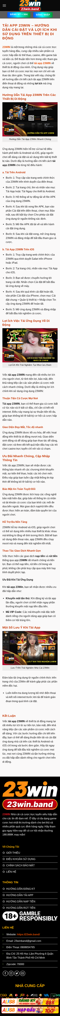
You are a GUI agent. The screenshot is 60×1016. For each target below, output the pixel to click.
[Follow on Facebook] (5, 973)
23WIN (6, 47)
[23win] (30, 5)
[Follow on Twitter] (17, 973)
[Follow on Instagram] (11, 973)
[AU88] (30, 1001)
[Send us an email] (22, 973)
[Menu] (4, 5)
